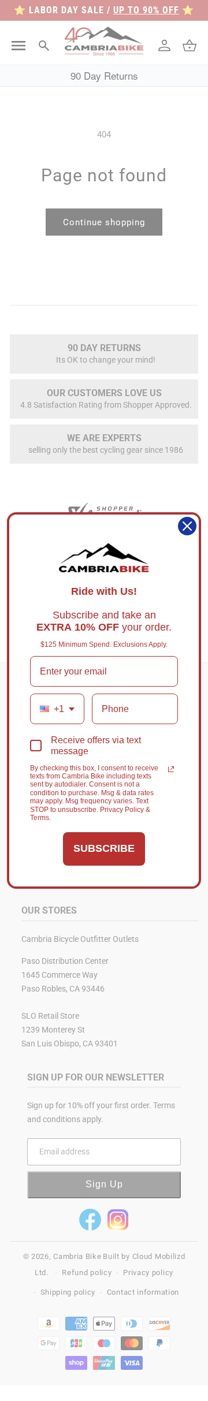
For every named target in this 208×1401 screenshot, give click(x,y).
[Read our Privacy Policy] (171, 769)
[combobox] (57, 709)
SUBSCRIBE (104, 848)
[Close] (187, 526)
